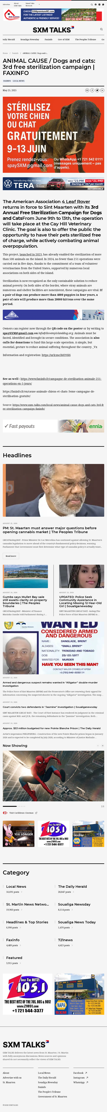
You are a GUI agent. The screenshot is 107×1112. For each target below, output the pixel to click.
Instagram (79, 1077)
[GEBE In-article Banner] (53, 315)
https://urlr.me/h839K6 (56, 355)
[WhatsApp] (103, 4)
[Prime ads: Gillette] (53, 834)
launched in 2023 (31, 254)
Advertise (6, 4)
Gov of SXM (64, 39)
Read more (12, 556)
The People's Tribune (49, 1091)
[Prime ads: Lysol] (18, 834)
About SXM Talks (17, 4)
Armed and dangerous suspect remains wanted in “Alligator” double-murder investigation (50, 684)
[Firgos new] (88, 834)
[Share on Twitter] (97, 90)
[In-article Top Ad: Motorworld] (53, 183)
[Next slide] (102, 745)
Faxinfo (48, 39)
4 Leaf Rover (76, 201)
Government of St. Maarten (52, 1096)
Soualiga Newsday (29, 39)
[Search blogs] (92, 4)
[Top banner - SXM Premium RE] (53, 14)
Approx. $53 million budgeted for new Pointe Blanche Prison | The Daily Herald (51, 728)
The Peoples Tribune (85, 39)
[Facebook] (96, 4)
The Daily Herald (47, 1077)
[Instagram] (99, 4)
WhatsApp (79, 1082)
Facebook (78, 1072)
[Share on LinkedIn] (102, 90)
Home (5, 53)
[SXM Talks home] (53, 29)
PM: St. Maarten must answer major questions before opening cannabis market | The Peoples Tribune (50, 530)
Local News (18, 81)
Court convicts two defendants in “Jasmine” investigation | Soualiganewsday (50, 707)
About (6, 1072)
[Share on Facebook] (92, 90)
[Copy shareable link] (87, 90)
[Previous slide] (98, 745)
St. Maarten (9, 1082)
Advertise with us (12, 1077)
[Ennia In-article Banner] (53, 426)
